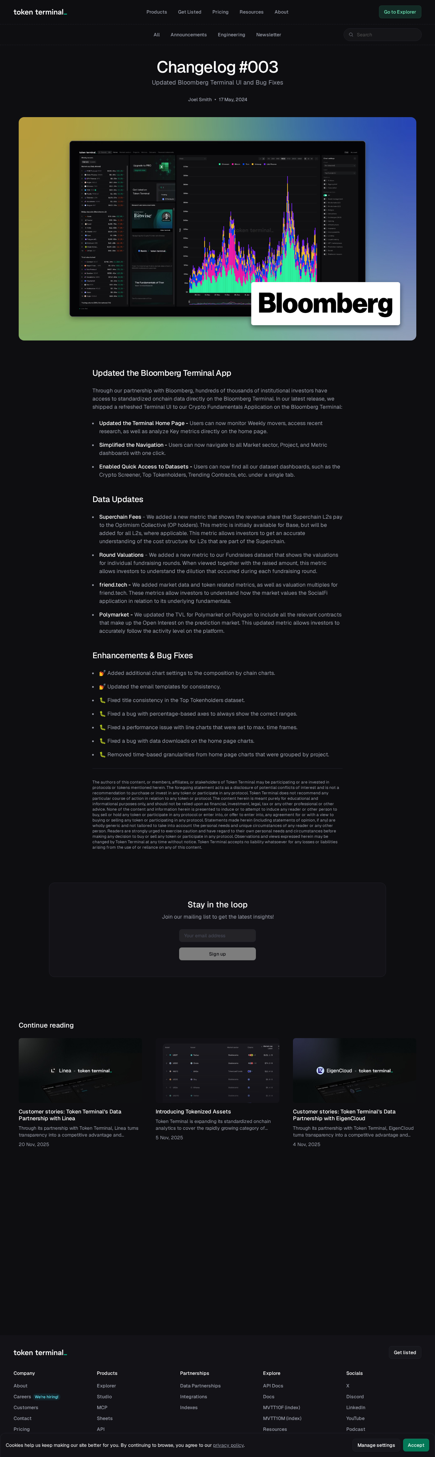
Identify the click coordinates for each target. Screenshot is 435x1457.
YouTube (355, 1418)
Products (156, 12)
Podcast (355, 1429)
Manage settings (376, 1445)
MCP (102, 1407)
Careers (36, 1397)
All (157, 35)
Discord (355, 1397)
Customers (26, 1407)
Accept (416, 1445)
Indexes (189, 1407)
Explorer (106, 1386)
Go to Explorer (400, 12)
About (282, 12)
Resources (252, 12)
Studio (104, 1397)
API (101, 1429)
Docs (269, 1397)
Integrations (193, 1397)
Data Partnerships (200, 1386)
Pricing (220, 12)
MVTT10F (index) (281, 1407)
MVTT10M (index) (282, 1418)
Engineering (231, 35)
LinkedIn (355, 1407)
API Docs (273, 1386)
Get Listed (190, 12)
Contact (23, 1418)
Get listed (405, 1352)
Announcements (189, 35)
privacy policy (228, 1445)
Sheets (105, 1418)
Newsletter (268, 35)
